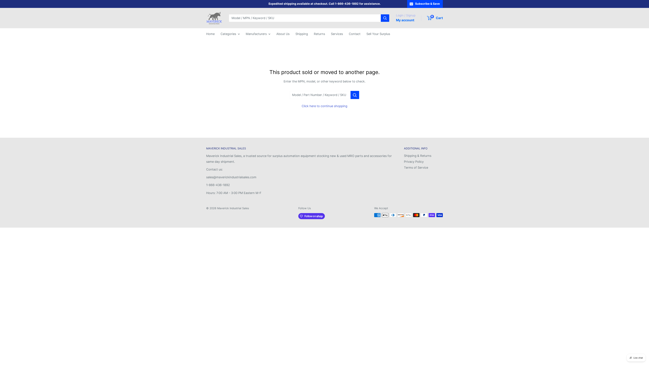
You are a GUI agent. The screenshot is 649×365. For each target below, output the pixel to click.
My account (405, 20)
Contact (354, 34)
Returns (319, 34)
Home (210, 34)
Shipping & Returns (417, 155)
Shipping (301, 34)
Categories (228, 34)
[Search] (385, 18)
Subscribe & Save (427, 3)
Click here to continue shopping (324, 106)
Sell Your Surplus (378, 34)
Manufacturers (256, 34)
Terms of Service (416, 167)
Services (337, 34)
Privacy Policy (414, 161)
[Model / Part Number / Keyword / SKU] (355, 95)
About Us (283, 34)
